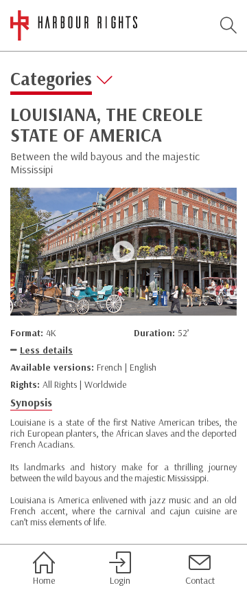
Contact (200, 580)
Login (120, 580)
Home (44, 580)
